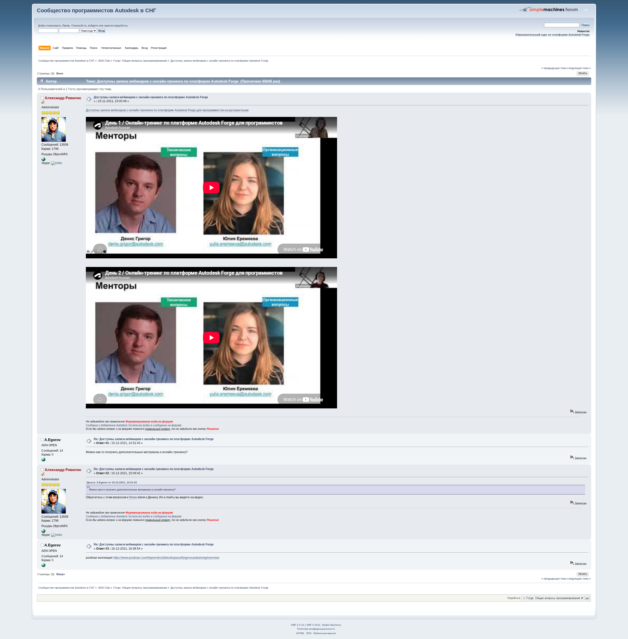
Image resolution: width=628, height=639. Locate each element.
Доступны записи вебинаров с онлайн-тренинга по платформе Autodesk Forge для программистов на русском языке (167, 110)
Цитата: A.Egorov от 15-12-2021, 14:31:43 (112, 482)
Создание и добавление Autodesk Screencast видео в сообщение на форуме (134, 425)
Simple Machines (331, 625)
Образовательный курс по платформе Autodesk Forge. (552, 34)
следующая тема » (579, 68)
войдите (93, 25)
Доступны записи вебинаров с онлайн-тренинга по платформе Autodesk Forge (151, 97)
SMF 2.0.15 (297, 625)
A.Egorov (52, 440)
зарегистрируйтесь (116, 25)
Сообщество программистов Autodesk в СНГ (96, 10)
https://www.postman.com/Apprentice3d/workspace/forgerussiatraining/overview (166, 557)
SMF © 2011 (313, 625)
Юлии (133, 497)
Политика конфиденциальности (316, 628)
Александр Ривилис (63, 98)
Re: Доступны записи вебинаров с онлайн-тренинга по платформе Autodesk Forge (154, 439)
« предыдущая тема (553, 68)
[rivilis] (56, 163)
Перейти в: (514, 598)
